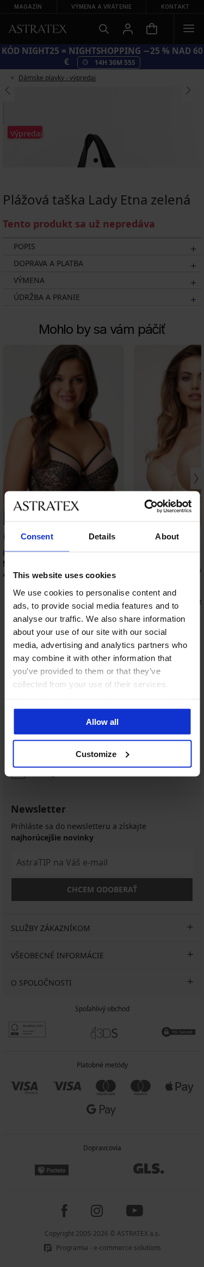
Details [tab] (102, 536)
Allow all (102, 721)
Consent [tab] (37, 536)
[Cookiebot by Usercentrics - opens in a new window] (145, 506)
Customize (96, 753)
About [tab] (167, 536)
